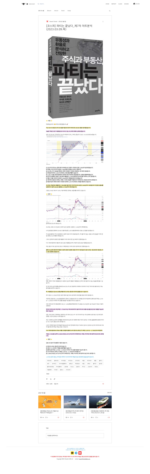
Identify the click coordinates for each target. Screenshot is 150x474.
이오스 (72, 366)
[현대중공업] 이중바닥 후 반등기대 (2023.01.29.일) (100, 411)
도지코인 (77, 360)
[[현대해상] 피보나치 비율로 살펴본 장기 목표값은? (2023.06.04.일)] (49, 402)
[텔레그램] (76, 452)
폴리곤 (71, 363)
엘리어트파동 (50, 366)
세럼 (83, 363)
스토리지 (90, 366)
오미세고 (54, 363)
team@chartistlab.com (84, 459)
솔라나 (100, 360)
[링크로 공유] (54, 379)
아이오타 (68, 369)
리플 (83, 360)
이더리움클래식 (63, 363)
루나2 (83, 366)
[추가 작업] (103, 21)
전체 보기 (109, 392)
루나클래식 (59, 366)
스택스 (88, 363)
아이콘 (55, 369)
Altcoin (56, 10)
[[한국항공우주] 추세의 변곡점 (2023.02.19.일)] (75, 402)
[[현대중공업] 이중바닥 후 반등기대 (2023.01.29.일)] (100, 402)
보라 (48, 363)
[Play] (27, 4)
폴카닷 (94, 363)
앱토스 (61, 369)
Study (69, 10)
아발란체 (49, 369)
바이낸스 (70, 360)
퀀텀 (95, 360)
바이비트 (89, 360)
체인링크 (77, 363)
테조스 (96, 366)
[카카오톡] (72, 452)
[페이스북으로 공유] (47, 379)
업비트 (100, 363)
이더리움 (63, 360)
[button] (109, 10)
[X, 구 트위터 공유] (50, 379)
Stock (62, 10)
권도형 (66, 366)
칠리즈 (78, 366)
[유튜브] (79, 452)
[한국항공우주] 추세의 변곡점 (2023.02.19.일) (74, 411)
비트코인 (49, 360)
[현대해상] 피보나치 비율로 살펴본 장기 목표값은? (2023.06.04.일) (49, 411)
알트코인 (56, 360)
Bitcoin (49, 10)
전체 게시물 (41, 10)
